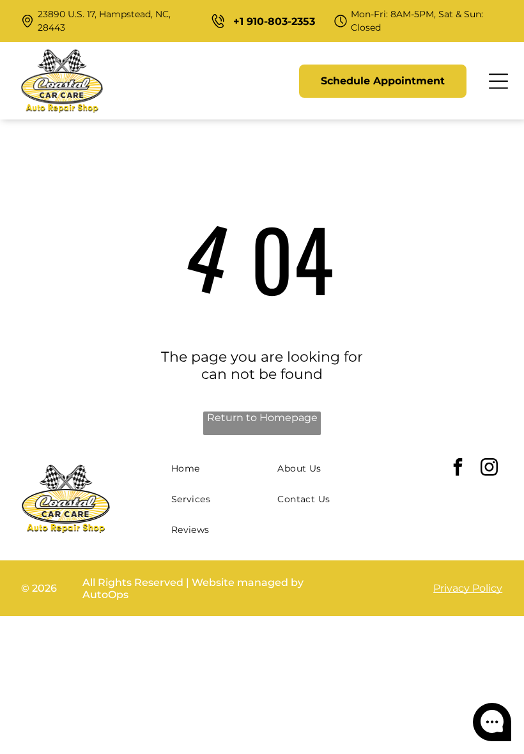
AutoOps (105, 595)
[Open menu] (498, 81)
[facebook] (457, 468)
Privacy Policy (467, 588)
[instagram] (489, 468)
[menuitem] (219, 468)
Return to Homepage (262, 418)
